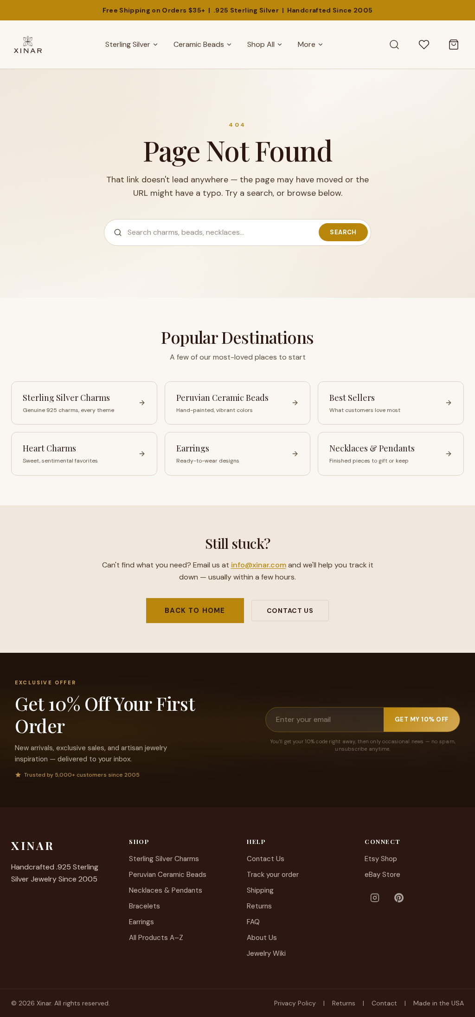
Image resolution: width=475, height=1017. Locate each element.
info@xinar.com (258, 565)
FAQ (253, 922)
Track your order (273, 874)
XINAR (33, 845)
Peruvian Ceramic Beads (167, 874)
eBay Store (382, 874)
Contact (384, 1003)
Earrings (141, 922)
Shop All (261, 44)
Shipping (260, 890)
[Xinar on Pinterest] (399, 898)
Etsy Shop (381, 858)
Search (343, 232)
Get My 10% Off (422, 719)
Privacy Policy (295, 1003)
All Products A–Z (156, 937)
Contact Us (290, 610)
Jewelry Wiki (266, 953)
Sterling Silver (127, 44)
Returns (259, 906)
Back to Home (195, 610)
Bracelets (144, 906)
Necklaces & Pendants (165, 890)
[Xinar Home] (28, 44)
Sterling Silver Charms (164, 858)
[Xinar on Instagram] (375, 898)
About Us (262, 937)
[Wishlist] (424, 44)
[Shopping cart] (453, 44)
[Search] (394, 44)
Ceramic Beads (198, 44)
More (306, 44)
